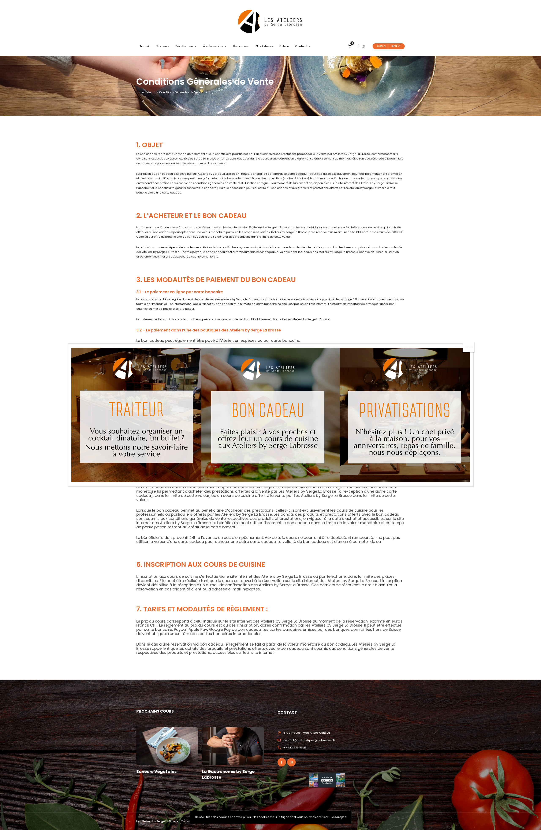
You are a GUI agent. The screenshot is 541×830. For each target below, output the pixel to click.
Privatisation (184, 46)
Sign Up (395, 46)
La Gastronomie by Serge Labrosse (228, 774)
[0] (349, 46)
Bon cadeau (241, 46)
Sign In (381, 46)
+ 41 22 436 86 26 (295, 748)
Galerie (284, 46)
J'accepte (339, 817)
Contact (301, 46)
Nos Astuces (264, 46)
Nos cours (162, 46)
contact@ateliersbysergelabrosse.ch (309, 740)
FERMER (468, 347)
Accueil (144, 46)
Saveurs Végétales (156, 771)
